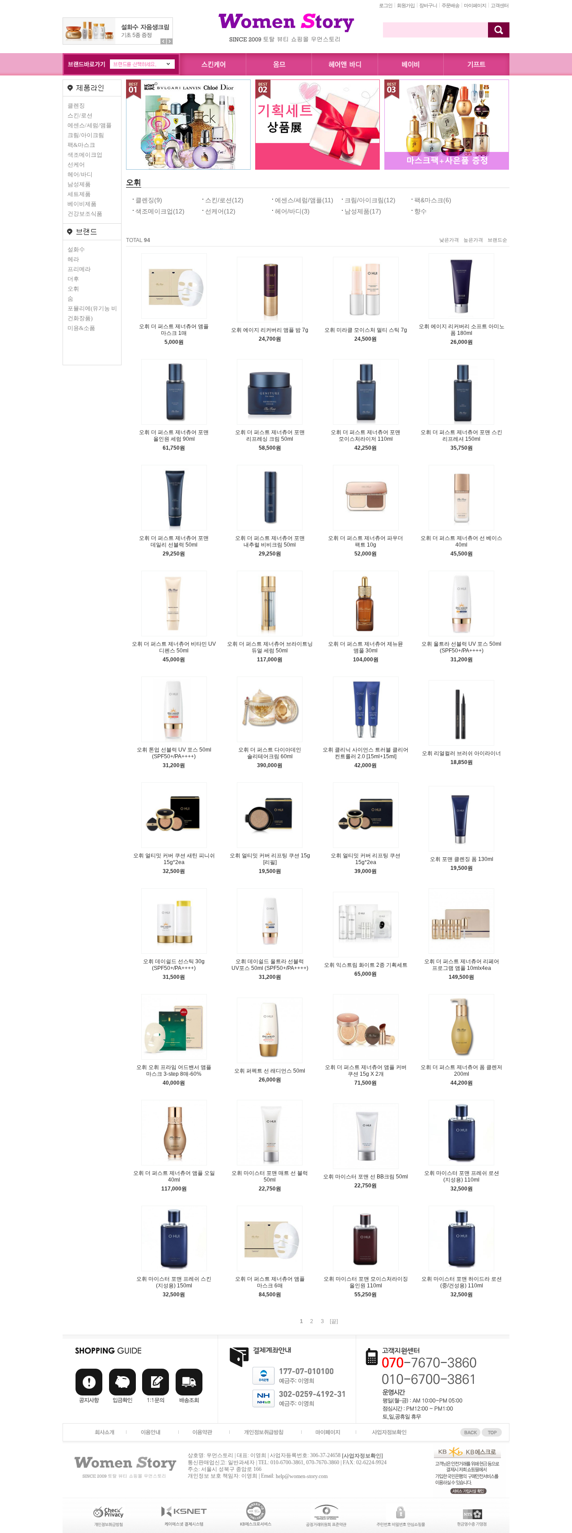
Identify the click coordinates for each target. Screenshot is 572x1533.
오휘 (73, 288)
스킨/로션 (80, 115)
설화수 (76, 249)
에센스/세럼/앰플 (89, 125)
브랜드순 (497, 239)
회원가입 (406, 5)
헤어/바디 (80, 174)
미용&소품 (81, 328)
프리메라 (79, 269)
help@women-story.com (302, 1476)
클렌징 (76, 105)
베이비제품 (82, 204)
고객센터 (500, 5)
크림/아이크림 (85, 135)
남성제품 (79, 184)
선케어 (76, 164)
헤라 (73, 259)
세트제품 (79, 194)
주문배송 (450, 5)
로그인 (385, 5)
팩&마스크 (81, 145)
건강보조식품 (84, 213)
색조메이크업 (84, 154)
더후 (73, 279)
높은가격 (473, 239)
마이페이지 (475, 5)
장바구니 (428, 5)
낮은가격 (449, 239)
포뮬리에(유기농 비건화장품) (92, 313)
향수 (420, 211)
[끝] (334, 1321)
